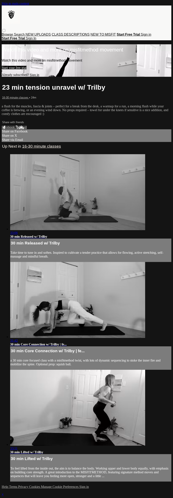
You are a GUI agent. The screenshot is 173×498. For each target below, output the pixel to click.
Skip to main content (15, 3)
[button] (4, 30)
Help (5, 487)
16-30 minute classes (15, 97)
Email (23, 127)
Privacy (23, 487)
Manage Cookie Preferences (60, 487)
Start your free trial (14, 67)
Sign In (31, 38)
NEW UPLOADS (38, 34)
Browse (8, 34)
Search (20, 34)
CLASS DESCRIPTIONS (71, 34)
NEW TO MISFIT (103, 34)
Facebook (9, 127)
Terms (13, 487)
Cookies (35, 487)
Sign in (146, 34)
